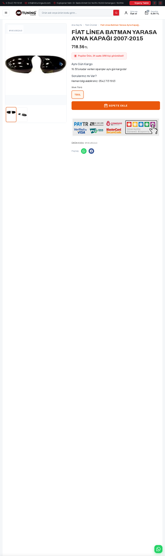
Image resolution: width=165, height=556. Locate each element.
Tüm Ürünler (91, 24)
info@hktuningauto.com (39, 3)
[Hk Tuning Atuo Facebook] (154, 3)
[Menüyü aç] (6, 12)
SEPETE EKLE (118, 105)
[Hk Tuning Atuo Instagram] (160, 3)
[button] (152, 12)
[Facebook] (91, 151)
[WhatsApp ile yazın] (158, 549)
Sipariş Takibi (142, 3)
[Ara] (116, 13)
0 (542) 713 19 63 (14, 3)
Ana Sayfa (77, 24)
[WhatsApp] (84, 151)
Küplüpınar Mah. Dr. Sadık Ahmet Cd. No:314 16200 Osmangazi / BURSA (90, 3)
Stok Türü (77, 87)
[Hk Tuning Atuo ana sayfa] (24, 12)
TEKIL (77, 94)
